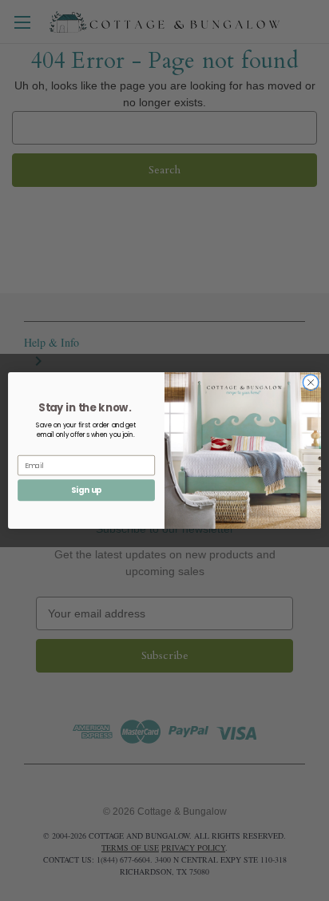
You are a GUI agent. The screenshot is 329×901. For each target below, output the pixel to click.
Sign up (86, 489)
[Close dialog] (310, 382)
